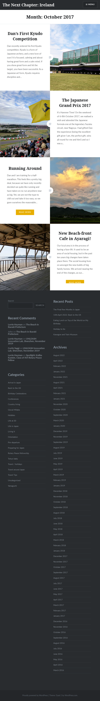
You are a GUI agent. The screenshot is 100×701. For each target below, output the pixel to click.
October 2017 (59, 567)
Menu (91, 4)
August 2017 (59, 578)
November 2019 (60, 437)
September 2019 (60, 442)
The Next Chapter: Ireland (28, 5)
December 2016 (60, 621)
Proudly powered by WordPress (35, 695)
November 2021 (60, 377)
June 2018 (58, 524)
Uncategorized (14, 481)
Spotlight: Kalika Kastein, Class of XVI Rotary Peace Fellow (25, 357)
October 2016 (59, 632)
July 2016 (57, 649)
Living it (11, 432)
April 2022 (58, 361)
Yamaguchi (12, 486)
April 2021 (58, 388)
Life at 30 (12, 421)
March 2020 (58, 421)
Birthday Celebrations (17, 394)
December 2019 (60, 431)
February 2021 (59, 393)
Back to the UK (14, 388)
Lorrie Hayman (15, 325)
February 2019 (59, 480)
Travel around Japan (16, 470)
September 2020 (60, 415)
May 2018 (57, 529)
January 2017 (59, 616)
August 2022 (59, 355)
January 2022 (59, 372)
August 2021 (59, 383)
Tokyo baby (13, 459)
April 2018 (58, 535)
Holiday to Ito (59, 329)
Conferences (13, 399)
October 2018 (59, 502)
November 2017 (60, 562)
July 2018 (57, 518)
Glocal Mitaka (14, 410)
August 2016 (59, 643)
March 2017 (58, 605)
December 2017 (60, 556)
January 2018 (59, 551)
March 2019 (58, 475)
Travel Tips (12, 475)
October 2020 (59, 410)
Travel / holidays (15, 464)
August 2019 (59, 448)
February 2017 (59, 611)
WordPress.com (71, 695)
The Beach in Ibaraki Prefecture (23, 326)
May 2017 (57, 594)
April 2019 (58, 469)
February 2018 (59, 546)
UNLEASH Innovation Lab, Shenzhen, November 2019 (26, 341)
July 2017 (57, 583)
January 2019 (59, 486)
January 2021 (59, 399)
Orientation (13, 437)
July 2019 (57, 453)
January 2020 (59, 426)
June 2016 (58, 654)
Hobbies (11, 415)
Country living (14, 404)
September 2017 (60, 573)
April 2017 (58, 600)
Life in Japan (13, 426)
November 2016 (60, 627)
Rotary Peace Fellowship (18, 453)
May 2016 (57, 660)
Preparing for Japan (16, 448)
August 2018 (59, 513)
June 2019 (58, 459)
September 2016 (60, 638)
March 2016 (58, 670)
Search (11, 301)
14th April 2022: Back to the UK (67, 315)
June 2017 (58, 589)
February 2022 (59, 366)
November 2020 (60, 404)
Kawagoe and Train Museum (65, 335)
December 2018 (60, 491)
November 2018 (60, 497)
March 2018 (58, 540)
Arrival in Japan (14, 383)
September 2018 (60, 507)
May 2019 (57, 464)
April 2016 (58, 665)
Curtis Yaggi (13, 348)
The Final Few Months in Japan (66, 310)
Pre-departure (14, 443)
